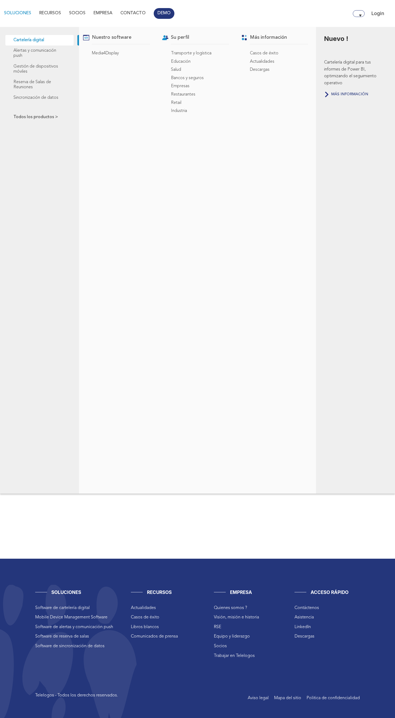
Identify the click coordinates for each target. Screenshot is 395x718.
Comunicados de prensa (154, 636)
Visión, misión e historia (236, 617)
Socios (220, 646)
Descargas (304, 636)
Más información (349, 94)
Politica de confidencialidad (333, 698)
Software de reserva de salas (62, 636)
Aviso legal (258, 698)
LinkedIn (303, 627)
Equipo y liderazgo (232, 636)
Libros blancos (145, 627)
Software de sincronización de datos (70, 646)
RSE (217, 627)
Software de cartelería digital (62, 608)
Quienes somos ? (230, 608)
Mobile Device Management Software (71, 617)
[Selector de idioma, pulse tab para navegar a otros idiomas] (359, 13)
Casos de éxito (145, 617)
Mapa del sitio (287, 698)
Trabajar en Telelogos (234, 656)
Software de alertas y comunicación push (74, 627)
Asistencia (304, 617)
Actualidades (143, 608)
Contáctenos (307, 608)
